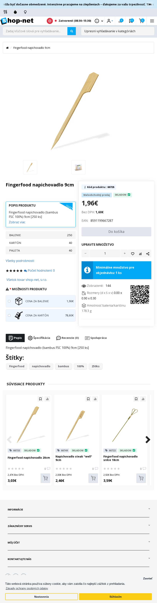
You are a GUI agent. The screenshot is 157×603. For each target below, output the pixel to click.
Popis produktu (22, 205)
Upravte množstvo (98, 244)
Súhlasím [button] (116, 596)
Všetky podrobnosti (20, 261)
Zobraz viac (17, 222)
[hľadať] (71, 31)
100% (80, 366)
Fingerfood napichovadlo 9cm (31, 48)
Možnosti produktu (29, 289)
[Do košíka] (45, 478)
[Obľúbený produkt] (132, 253)
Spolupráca (98, 338)
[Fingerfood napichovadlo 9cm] (30, 167)
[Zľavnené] (15, 11)
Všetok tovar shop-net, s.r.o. (27, 280)
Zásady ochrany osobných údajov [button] (27, 588)
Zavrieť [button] (148, 578)
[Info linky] (5, 11)
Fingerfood (16, 366)
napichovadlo (41, 366)
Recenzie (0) (70, 338)
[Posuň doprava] (148, 440)
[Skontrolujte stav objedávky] (25, 11)
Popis (17, 338)
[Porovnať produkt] (140, 253)
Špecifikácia (41, 338)
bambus (63, 366)
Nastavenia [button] (41, 596)
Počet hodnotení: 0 (41, 270)
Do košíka (116, 231)
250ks (96, 366)
